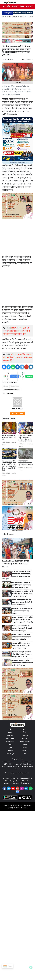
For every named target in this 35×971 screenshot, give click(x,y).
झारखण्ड (15, 17)
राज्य (8, 17)
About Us (6, 778)
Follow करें (14, 376)
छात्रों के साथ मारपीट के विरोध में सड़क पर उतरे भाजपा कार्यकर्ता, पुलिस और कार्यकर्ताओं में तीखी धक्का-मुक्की (16, 575)
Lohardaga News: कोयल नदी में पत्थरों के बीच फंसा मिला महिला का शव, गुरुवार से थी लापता (22, 593)
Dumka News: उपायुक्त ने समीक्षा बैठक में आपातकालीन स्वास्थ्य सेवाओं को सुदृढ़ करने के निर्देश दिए (22, 619)
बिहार (22, 6)
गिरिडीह (22, 17)
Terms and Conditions (23, 781)
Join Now (29, 376)
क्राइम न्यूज (25, 735)
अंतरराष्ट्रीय (29, 6)
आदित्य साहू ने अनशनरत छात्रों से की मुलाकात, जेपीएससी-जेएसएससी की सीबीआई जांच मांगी (25, 438)
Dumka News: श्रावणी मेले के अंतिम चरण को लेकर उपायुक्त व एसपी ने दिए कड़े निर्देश (21, 637)
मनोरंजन (10, 751)
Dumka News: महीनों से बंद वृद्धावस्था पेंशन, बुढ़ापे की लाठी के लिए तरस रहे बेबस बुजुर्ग (22, 628)
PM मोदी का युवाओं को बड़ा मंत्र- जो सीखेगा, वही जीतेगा (9, 437)
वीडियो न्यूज (10, 754)
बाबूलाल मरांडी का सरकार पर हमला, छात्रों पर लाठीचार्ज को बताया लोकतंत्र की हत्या (21, 645)
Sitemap (6, 783)
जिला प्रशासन (10, 738)
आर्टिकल (24, 744)
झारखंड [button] (15, 6)
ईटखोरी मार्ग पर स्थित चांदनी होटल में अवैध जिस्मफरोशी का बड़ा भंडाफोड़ (22, 611)
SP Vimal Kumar (8, 393)
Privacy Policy (9, 781)
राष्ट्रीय (8, 6)
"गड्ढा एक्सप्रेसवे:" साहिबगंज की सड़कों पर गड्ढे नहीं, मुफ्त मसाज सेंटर (25, 463)
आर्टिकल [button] (24, 747)
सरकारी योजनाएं (25, 741)
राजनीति (24, 738)
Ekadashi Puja (15, 386)
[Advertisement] (17, 237)
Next (22, 413)
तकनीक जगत (10, 741)
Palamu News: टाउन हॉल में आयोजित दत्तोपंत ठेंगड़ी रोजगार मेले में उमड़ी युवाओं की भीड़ (21, 585)
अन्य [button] (25, 754)
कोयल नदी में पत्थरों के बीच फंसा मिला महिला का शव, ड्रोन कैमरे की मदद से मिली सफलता (22, 602)
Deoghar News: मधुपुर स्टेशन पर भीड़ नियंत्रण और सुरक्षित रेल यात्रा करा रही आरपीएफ (15, 563)
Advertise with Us (26, 778)
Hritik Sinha (9, 59)
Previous (14, 413)
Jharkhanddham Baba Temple (12, 390)
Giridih (6, 386)
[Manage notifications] (30, 967)
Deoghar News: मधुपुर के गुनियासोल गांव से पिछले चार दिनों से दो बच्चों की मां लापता (22, 663)
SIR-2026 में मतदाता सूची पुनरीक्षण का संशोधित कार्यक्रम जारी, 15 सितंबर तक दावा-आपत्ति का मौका (16, 331)
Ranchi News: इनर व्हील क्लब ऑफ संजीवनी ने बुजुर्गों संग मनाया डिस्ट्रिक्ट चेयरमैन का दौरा (22, 654)
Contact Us (14, 778)
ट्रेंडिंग (10, 747)
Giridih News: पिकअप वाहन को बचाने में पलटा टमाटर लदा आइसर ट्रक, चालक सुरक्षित (17, 357)
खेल (10, 744)
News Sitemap (15, 783)
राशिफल (24, 751)
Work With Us (26, 783)
